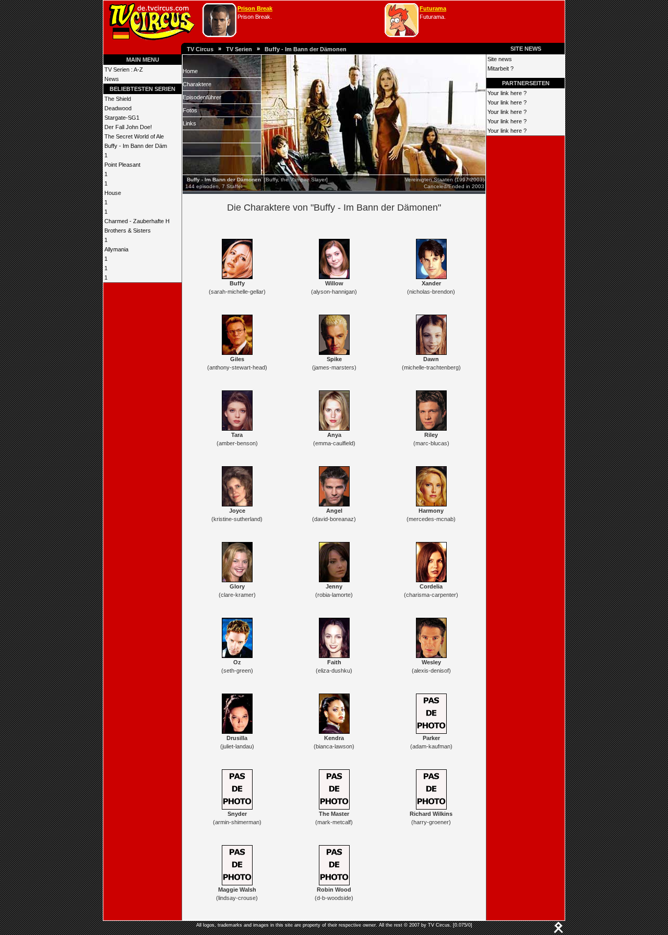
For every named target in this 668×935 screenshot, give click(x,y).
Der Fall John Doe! (128, 127)
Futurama (433, 8)
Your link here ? (507, 93)
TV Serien (239, 49)
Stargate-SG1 (121, 117)
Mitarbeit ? (500, 68)
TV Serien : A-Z (123, 69)
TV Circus (200, 49)
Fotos (190, 110)
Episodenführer (202, 97)
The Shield (117, 99)
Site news (499, 59)
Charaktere (197, 84)
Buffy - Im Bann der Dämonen (306, 49)
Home (190, 71)
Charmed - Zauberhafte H (137, 221)
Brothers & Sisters (127, 230)
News (111, 79)
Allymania (116, 249)
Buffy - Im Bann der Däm (135, 146)
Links (189, 123)
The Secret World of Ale (134, 136)
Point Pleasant (122, 164)
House (112, 193)
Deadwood (118, 108)
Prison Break (254, 8)
